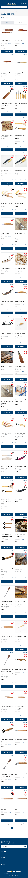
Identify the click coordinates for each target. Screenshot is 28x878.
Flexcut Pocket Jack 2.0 (20, 498)
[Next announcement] (26, 1)
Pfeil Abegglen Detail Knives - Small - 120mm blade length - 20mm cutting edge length (7, 603)
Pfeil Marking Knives (5, 40)
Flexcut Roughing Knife (19, 301)
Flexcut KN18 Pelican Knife (20, 669)
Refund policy (11, 875)
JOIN (24, 846)
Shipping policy (18, 875)
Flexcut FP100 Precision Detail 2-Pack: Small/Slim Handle (6, 536)
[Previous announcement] (1, 1)
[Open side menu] (2, 4)
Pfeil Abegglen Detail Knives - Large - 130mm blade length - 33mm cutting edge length (7, 774)
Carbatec (9, 873)
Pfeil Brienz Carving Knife (20, 72)
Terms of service (21, 873)
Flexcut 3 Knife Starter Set (6, 203)
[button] (26, 4)
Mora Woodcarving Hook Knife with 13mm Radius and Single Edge (21, 137)
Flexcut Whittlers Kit (19, 203)
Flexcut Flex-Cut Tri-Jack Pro (7, 301)
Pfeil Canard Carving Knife (6, 72)
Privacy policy (14, 873)
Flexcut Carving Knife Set (6, 135)
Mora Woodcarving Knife (6, 170)
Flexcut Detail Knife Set (6, 433)
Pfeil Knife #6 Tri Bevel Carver (21, 739)
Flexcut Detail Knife (5, 233)
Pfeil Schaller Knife (18, 40)
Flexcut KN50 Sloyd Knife (6, 366)
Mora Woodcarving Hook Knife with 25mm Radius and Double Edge (7, 401)
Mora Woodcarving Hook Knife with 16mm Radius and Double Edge (21, 235)
